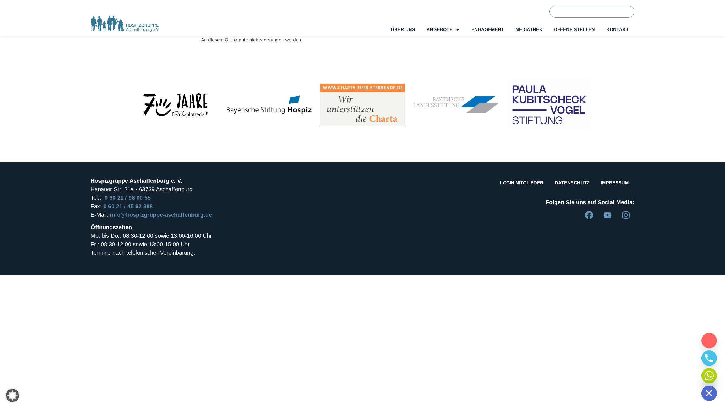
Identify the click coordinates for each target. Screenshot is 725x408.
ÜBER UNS (403, 29)
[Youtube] (607, 215)
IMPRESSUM (615, 182)
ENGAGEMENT (487, 29)
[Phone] (709, 358)
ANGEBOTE (440, 29)
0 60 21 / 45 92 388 (128, 206)
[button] (12, 395)
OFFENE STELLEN (574, 29)
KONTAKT (617, 29)
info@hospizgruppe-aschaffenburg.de (161, 215)
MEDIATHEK (529, 29)
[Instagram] (625, 215)
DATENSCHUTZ (572, 182)
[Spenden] (709, 340)
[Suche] (624, 11)
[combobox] (582, 11)
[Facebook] (589, 215)
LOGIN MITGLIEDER (521, 182)
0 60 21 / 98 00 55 (128, 198)
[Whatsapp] (709, 375)
